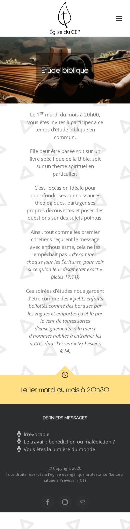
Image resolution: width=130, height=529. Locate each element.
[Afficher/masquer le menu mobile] (116, 18)
